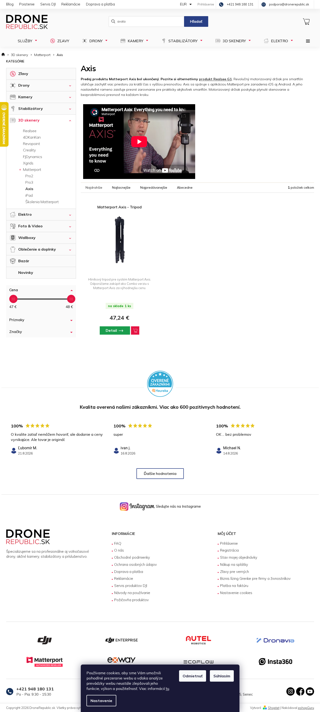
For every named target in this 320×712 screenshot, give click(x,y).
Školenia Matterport (42, 201)
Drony (24, 85)
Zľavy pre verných (234, 571)
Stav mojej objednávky (238, 557)
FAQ (117, 543)
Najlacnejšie (121, 187)
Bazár (23, 260)
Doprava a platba (100, 4)
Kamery (25, 96)
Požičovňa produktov (131, 600)
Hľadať (196, 21)
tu (167, 688)
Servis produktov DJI (130, 585)
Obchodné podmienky (132, 557)
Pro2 (29, 175)
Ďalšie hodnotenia (160, 473)
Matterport (31, 169)
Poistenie (27, 4)
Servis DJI (48, 4)
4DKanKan (32, 137)
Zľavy (23, 73)
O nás (119, 550)
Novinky (25, 272)
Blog (10, 4)
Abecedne (185, 187)
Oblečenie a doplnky (37, 249)
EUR (184, 4)
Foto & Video (30, 226)
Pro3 (29, 182)
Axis (29, 188)
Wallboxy (27, 237)
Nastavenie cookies (236, 592)
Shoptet (273, 708)
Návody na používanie (132, 592)
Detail (111, 330)
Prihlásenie (229, 543)
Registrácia (229, 550)
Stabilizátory (30, 108)
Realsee (29, 130)
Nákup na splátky (234, 564)
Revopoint (31, 143)
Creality (29, 150)
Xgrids (28, 163)
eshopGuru (306, 708)
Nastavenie (101, 700)
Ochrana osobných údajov (135, 564)
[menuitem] (26, 41)
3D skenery (29, 120)
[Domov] (4, 55)
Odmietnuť (193, 676)
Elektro (25, 214)
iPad (29, 195)
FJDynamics (32, 156)
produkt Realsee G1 (215, 79)
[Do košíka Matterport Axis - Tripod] (135, 330)
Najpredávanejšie (153, 187)
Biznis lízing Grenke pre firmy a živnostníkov (255, 578)
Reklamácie (70, 4)
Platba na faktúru (234, 585)
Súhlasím (221, 676)
